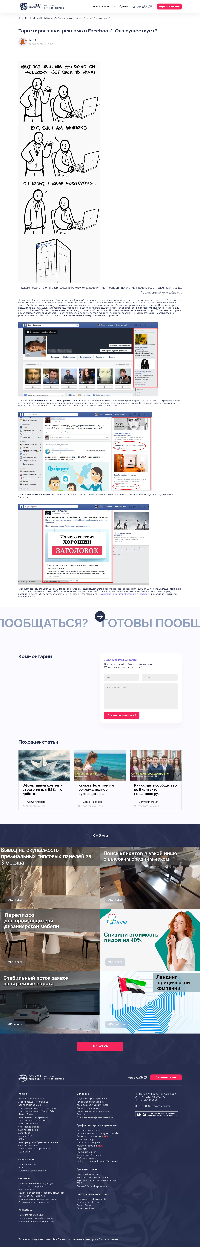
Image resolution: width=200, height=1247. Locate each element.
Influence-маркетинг (90, 1145)
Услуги (96, 6)
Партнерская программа (31, 1186)
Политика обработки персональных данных (41, 1193)
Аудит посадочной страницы (33, 1102)
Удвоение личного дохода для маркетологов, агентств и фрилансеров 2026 (97, 1180)
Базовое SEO (25, 1136)
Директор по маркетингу (93, 1136)
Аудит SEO (24, 1133)
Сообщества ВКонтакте (89, 1202)
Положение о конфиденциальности (95, 1117)
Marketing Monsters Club (30, 1215)
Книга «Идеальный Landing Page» (35, 1183)
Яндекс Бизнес (26, 1114)
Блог (113, 6)
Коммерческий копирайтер (91, 1155)
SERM (21, 1139)
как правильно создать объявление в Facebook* (124, 594)
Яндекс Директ (85, 1205)
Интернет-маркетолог (88, 1130)
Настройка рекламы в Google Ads (36, 1111)
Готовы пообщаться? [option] (98, 623)
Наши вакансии (26, 1189)
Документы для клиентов (31, 1196)
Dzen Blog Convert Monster (32, 1170)
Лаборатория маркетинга (90, 1102)
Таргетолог (82, 1149)
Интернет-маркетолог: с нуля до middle (98, 1133)
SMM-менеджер (85, 1139)
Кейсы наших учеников (88, 1108)
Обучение (123, 6)
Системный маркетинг (88, 1174)
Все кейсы (100, 1046)
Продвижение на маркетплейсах (35, 1148)
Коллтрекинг (25, 1151)
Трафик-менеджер (86, 1152)
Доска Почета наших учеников (93, 1111)
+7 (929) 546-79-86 (142, 7)
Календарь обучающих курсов (93, 1105)
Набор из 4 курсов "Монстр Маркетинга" (98, 1161)
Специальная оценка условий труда (37, 1199)
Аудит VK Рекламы (28, 1123)
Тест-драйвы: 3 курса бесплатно (35, 1218)
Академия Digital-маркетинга (92, 1098)
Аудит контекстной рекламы (33, 1117)
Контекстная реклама (29, 1105)
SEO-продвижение (28, 1130)
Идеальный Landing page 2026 (92, 1199)
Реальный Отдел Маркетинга (92, 1186)
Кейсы (105, 6)
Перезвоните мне (169, 6)
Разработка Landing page (31, 1098)
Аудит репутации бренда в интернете (38, 1142)
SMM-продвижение (28, 1126)
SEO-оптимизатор (86, 1158)
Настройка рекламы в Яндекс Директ (38, 1108)
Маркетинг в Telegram (88, 1142)
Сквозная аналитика (28, 1145)
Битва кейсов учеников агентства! (36, 1221)
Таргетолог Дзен (85, 1208)
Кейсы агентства (27, 1164)
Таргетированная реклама (32, 1120)
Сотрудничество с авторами (33, 1202)
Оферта (81, 1114)
